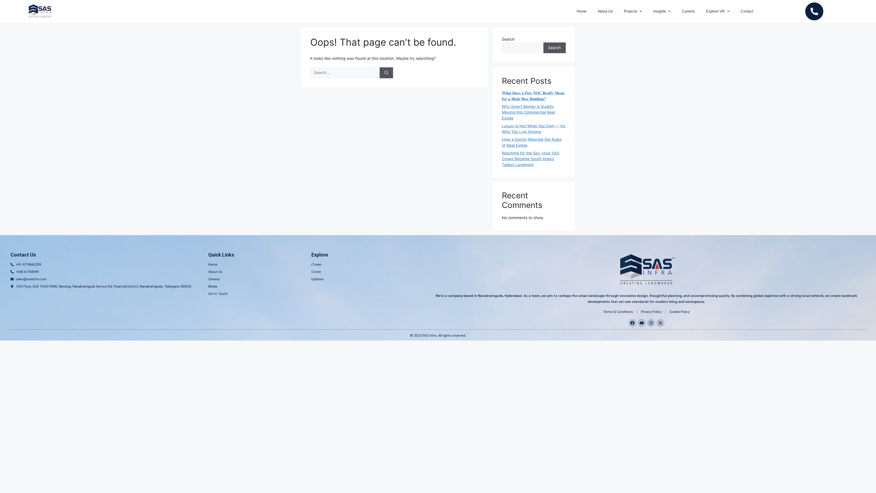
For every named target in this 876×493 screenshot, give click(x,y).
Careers (688, 11)
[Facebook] (632, 323)
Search (508, 39)
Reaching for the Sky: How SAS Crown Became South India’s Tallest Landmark (530, 159)
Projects (630, 11)
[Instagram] (651, 323)
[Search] (386, 72)
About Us (605, 11)
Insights (659, 11)
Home (582, 11)
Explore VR (715, 11)
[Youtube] (642, 323)
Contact (747, 11)
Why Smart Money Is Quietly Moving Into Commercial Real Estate (528, 112)
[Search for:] (345, 72)
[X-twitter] (660, 323)
